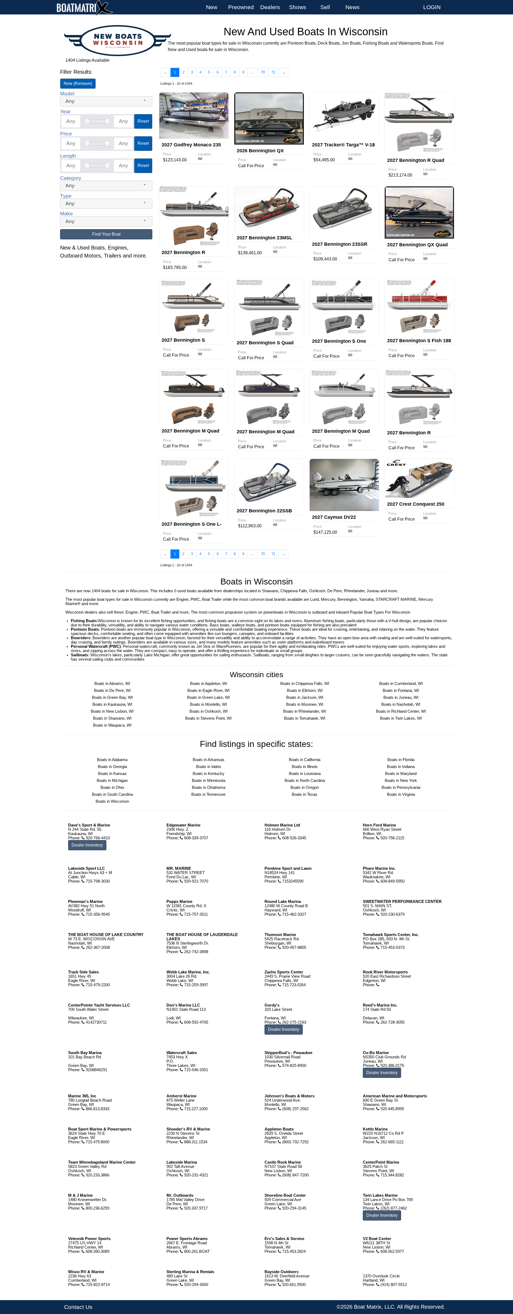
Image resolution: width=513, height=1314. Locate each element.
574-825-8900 (293, 1065)
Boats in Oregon (304, 787)
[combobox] (106, 101)
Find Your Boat (106, 234)
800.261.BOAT (196, 1251)
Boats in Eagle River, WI (208, 690)
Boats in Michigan (112, 780)
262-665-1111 (391, 1142)
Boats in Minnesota (208, 780)
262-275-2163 (293, 1022)
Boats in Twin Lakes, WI (401, 718)
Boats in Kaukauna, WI (112, 704)
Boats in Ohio (112, 787)
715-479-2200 (97, 985)
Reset (143, 121)
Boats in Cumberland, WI (401, 683)
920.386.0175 (391, 1065)
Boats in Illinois (305, 767)
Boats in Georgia (112, 767)
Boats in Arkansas (208, 760)
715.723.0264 (293, 985)
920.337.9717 (195, 1208)
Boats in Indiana (401, 767)
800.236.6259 (97, 1208)
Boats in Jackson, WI (304, 697)
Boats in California (304, 760)
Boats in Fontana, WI (401, 690)
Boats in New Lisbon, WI (112, 711)
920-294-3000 (195, 1284)
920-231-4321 (195, 1175)
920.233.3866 (97, 1175)
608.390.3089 (97, 1251)
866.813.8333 (97, 1109)
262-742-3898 (195, 952)
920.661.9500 (293, 1284)
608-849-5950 (392, 881)
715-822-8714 (97, 1284)
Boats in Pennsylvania (401, 787)
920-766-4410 (97, 838)
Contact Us (78, 1307)
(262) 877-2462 (393, 1208)
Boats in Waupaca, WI (112, 725)
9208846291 (96, 1070)
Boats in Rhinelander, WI (304, 711)
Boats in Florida (400, 760)
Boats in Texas (304, 794)
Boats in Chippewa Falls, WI (304, 683)
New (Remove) (78, 83)
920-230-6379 (392, 914)
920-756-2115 (391, 838)
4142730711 (96, 1022)
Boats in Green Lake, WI (208, 697)
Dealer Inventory (87, 845)
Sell (325, 7)
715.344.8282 (391, 1175)
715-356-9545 (97, 914)
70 (263, 72)
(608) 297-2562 (295, 1109)
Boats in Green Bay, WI (112, 697)
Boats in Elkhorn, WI (304, 690)
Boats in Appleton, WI (208, 683)
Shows (297, 7)
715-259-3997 (195, 985)
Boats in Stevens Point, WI (208, 718)
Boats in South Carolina (112, 794)
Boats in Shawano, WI (112, 718)
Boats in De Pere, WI (112, 690)
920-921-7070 (195, 881)
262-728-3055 (392, 1022)
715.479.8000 (97, 1142)
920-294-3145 (293, 1208)
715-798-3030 (97, 881)
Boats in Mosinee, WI (304, 704)
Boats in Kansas (112, 773)
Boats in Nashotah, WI (400, 704)
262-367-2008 (97, 947)
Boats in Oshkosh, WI (208, 711)
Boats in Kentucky (208, 773)
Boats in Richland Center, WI (401, 711)
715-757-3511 (195, 914)
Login (432, 7)
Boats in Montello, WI (208, 704)
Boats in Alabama (112, 760)
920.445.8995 (391, 1109)
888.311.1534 (195, 1142)
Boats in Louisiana (305, 773)
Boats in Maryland (401, 773)
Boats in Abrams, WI (112, 683)
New (211, 7)
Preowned (241, 7)
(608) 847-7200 (295, 1175)
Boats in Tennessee (208, 794)
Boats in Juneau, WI (400, 697)
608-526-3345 (293, 838)
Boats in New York (401, 780)
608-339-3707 (195, 838)
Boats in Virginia (401, 794)
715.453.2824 (293, 1251)
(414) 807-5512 (393, 1284)
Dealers (270, 7)
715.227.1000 (195, 1109)
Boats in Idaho (208, 767)
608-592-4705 (195, 1022)
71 (273, 72)
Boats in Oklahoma (208, 787)
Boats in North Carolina (305, 780)
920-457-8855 (293, 947)
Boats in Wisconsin (112, 801)
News (352, 7)
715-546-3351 (195, 1070)
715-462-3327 (293, 914)
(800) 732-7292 (295, 1142)
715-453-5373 (392, 947)
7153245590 (292, 881)
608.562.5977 (391, 1251)
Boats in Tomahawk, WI (304, 718)
